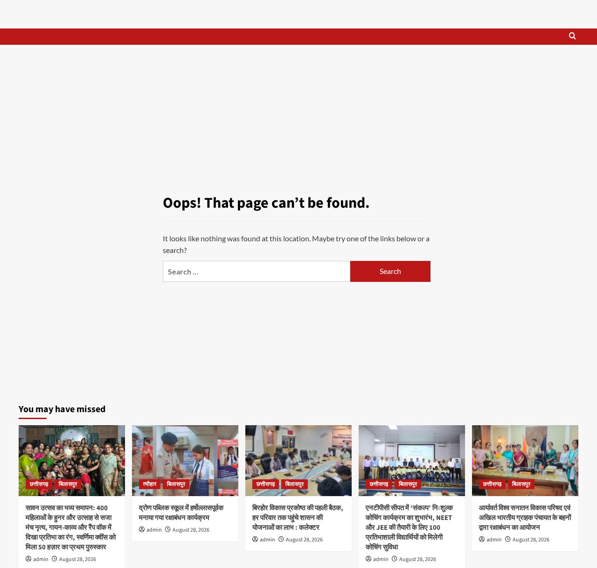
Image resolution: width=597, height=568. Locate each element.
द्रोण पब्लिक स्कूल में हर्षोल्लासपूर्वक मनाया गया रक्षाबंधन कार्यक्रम (181, 513)
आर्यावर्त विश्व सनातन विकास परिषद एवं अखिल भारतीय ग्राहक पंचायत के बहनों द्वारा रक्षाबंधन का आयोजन (525, 518)
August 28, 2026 (77, 559)
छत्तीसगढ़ (39, 484)
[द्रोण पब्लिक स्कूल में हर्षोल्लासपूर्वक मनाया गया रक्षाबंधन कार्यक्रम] (185, 460)
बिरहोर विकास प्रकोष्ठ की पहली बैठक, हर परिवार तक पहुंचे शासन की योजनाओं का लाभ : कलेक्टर (297, 518)
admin (41, 559)
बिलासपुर (68, 484)
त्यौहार (149, 484)
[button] (572, 36)
